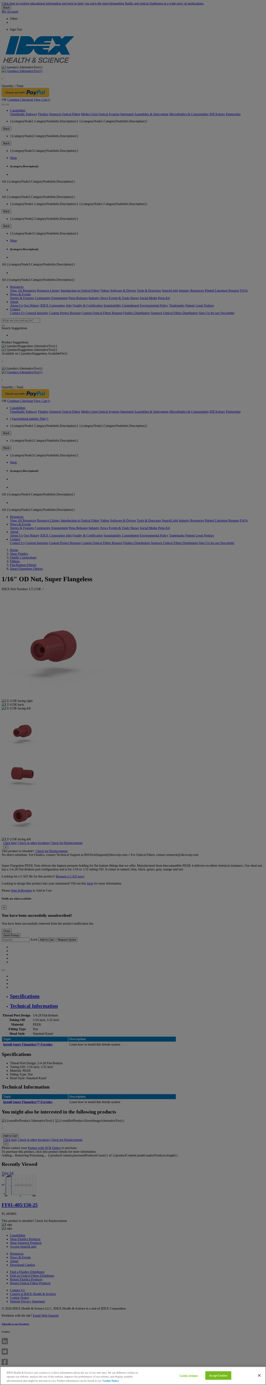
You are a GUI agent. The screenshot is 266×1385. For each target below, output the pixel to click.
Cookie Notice (110, 1380)
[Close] (259, 1375)
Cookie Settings (189, 1375)
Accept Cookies (218, 1375)
